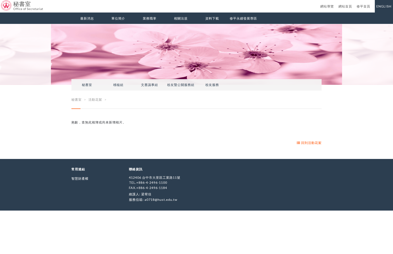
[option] (196, 54)
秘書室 (87, 84)
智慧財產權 (79, 178)
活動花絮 (95, 99)
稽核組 (118, 84)
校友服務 (212, 84)
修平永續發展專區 (243, 18)
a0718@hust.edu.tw (161, 199)
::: (1, 3)
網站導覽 (327, 6)
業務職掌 (149, 18)
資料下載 (212, 18)
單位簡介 (118, 18)
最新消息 (87, 18)
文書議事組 (149, 84)
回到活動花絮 (311, 143)
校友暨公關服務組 (180, 84)
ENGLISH (383, 6)
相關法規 (181, 18)
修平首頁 (363, 6)
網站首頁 (345, 6)
